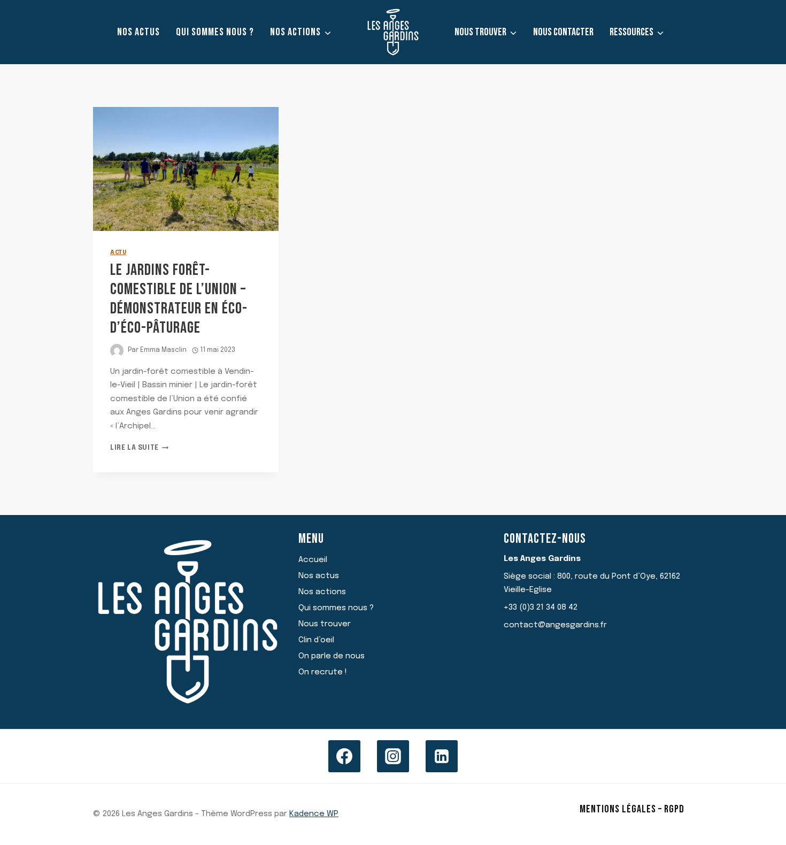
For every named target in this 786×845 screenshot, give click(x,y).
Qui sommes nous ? (215, 32)
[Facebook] (344, 756)
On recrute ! (322, 672)
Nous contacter (563, 32)
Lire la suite (139, 448)
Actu (118, 252)
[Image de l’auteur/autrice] (117, 350)
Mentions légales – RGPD (632, 809)
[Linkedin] (442, 756)
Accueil (312, 560)
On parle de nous (331, 656)
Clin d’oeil (316, 640)
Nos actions (322, 592)
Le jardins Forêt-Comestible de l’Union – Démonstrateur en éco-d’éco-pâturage (179, 298)
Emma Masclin (163, 350)
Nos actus (138, 32)
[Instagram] (393, 756)
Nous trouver (324, 624)
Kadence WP (313, 814)
